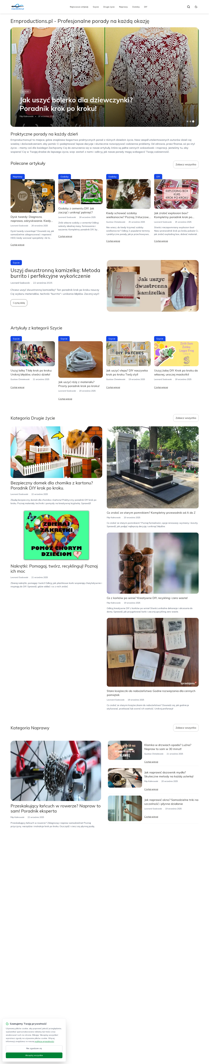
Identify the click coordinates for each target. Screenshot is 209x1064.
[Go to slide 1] (187, 121)
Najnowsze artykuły (79, 7)
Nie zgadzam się (34, 1048)
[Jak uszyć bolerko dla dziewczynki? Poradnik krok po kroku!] (105, 77)
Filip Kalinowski (26, 116)
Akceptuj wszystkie (34, 1055)
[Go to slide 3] (193, 121)
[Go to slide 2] (190, 121)
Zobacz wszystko (186, 164)
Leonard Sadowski (19, 225)
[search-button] (188, 6)
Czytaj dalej (19, 302)
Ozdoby (136, 7)
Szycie (96, 7)
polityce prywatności (44, 1041)
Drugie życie (109, 7)
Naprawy (123, 7)
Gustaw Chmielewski (115, 222)
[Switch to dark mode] (196, 6)
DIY (145, 7)
